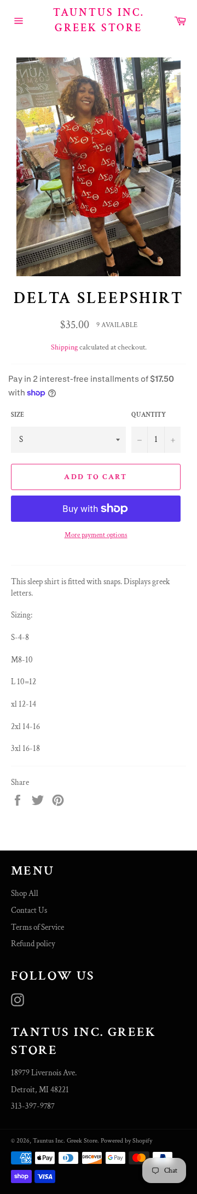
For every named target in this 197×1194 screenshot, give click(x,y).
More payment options (96, 535)
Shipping (64, 347)
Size (17, 415)
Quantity (148, 415)
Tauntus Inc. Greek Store (98, 20)
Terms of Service (37, 927)
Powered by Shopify (126, 1141)
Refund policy (33, 944)
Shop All (24, 893)
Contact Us (29, 910)
